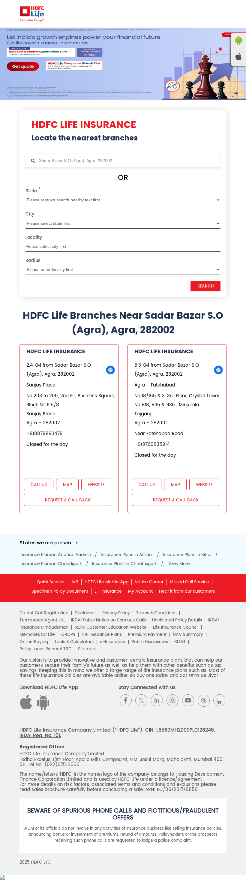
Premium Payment (147, 635)
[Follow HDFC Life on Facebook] (125, 700)
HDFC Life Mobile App (106, 582)
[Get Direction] (110, 370)
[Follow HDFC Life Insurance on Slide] (219, 700)
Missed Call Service (189, 582)
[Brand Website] (203, 700)
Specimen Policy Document (60, 591)
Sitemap (86, 649)
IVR (75, 582)
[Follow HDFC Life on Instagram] (172, 700)
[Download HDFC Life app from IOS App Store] (42, 708)
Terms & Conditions (156, 613)
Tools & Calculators (74, 642)
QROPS (68, 635)
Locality (34, 237)
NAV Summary (188, 635)
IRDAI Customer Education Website (111, 627)
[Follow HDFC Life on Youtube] (188, 700)
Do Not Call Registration (44, 613)
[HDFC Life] (32, 14)
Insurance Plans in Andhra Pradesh (55, 554)
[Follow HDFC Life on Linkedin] (157, 700)
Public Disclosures (150, 642)
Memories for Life (37, 635)
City (30, 214)
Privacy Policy (116, 613)
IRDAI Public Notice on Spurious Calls (108, 620)
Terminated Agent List (42, 620)
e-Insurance (112, 642)
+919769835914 (152, 444)
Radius (33, 260)
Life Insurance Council (175, 627)
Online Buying (34, 642)
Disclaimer (85, 613)
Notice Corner (149, 582)
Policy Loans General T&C (46, 649)
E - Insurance (108, 591)
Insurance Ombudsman (44, 627)
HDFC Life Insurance (55, 351)
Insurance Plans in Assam (127, 554)
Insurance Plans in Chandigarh (51, 563)
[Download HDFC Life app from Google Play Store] (27, 708)
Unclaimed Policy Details (177, 620)
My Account (140, 591)
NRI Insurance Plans (102, 635)
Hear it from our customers (187, 591)
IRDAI (213, 620)
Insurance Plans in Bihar (187, 554)
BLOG (179, 642)
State (33, 191)
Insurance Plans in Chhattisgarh (125, 563)
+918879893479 (44, 433)
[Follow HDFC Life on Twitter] (141, 700)
